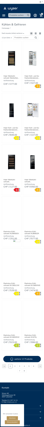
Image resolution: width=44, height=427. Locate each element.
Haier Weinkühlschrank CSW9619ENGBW (31, 181)
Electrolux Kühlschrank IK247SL (31, 336)
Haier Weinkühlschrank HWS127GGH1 (9, 181)
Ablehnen (12, 418)
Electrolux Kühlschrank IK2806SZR (32, 233)
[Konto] (35, 15)
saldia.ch (27, 425)
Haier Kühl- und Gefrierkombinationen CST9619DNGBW (11, 129)
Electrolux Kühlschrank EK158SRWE (32, 284)
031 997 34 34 (12, 400)
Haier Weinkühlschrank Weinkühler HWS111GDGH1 (11, 77)
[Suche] (28, 15)
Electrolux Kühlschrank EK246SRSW (11, 336)
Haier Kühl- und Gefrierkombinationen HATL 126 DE (32, 129)
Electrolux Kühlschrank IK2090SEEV (11, 233)
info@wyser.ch (12, 402)
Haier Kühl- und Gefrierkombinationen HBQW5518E (32, 77)
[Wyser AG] (10, 8)
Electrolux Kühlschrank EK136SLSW (11, 284)
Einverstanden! (12, 422)
